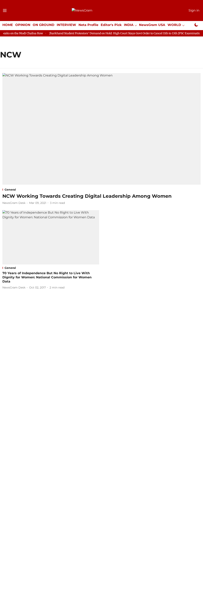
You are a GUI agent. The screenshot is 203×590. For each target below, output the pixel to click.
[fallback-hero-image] (101, 129)
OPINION (22, 25)
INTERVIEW (66, 25)
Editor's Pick (111, 25)
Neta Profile (88, 25)
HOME (7, 25)
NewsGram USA (152, 25)
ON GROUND (43, 25)
